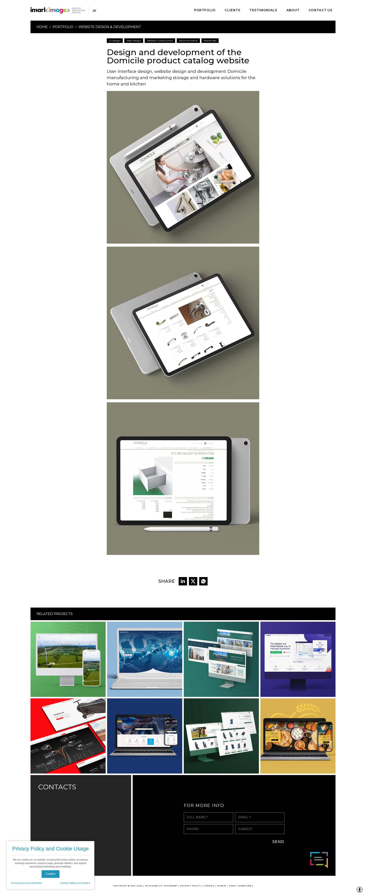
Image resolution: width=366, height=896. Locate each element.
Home (42, 27)
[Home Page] (57, 10)
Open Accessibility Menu (359, 889)
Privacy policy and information (26, 883)
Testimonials (263, 10)
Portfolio (205, 10)
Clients (232, 10)
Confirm (50, 873)
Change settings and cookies (75, 883)
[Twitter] (193, 581)
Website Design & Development (109, 27)
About (293, 10)
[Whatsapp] (203, 581)
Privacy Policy (190, 886)
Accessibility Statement (161, 886)
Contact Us (320, 10)
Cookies (209, 886)
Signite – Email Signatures (235, 886)
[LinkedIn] (183, 581)
